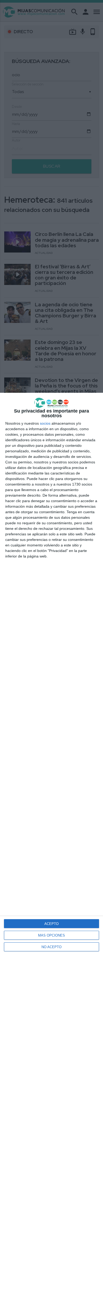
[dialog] (51, 851)
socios (45, 423)
